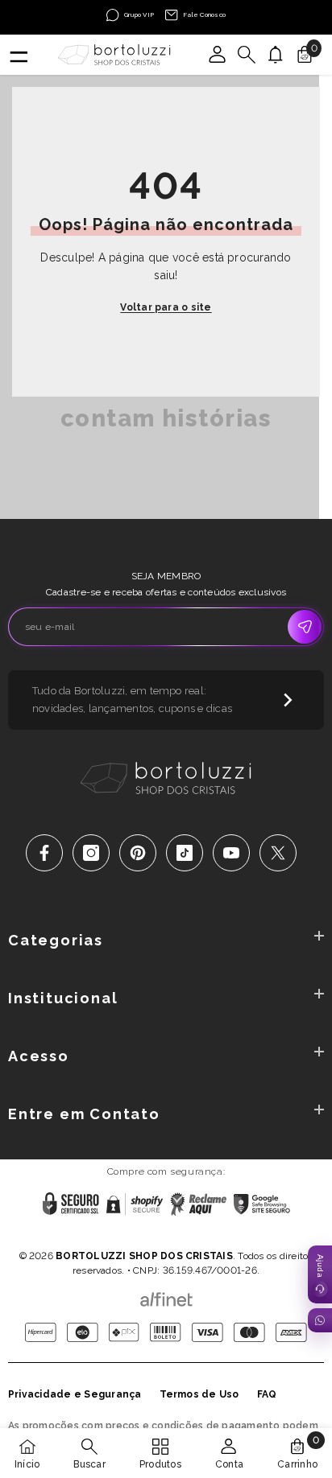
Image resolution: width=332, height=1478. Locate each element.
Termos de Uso (199, 1394)
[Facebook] (44, 852)
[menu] (17, 54)
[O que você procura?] (246, 55)
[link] (89, 1453)
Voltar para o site (165, 307)
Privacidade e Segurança (75, 1394)
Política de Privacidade (116, 1235)
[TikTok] (184, 852)
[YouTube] (231, 852)
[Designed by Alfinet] (166, 1295)
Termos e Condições (221, 1235)
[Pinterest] (137, 852)
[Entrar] (217, 54)
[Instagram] (91, 852)
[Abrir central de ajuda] (320, 1274)
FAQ (267, 1394)
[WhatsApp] (320, 1320)
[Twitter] (278, 852)
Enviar (305, 627)
